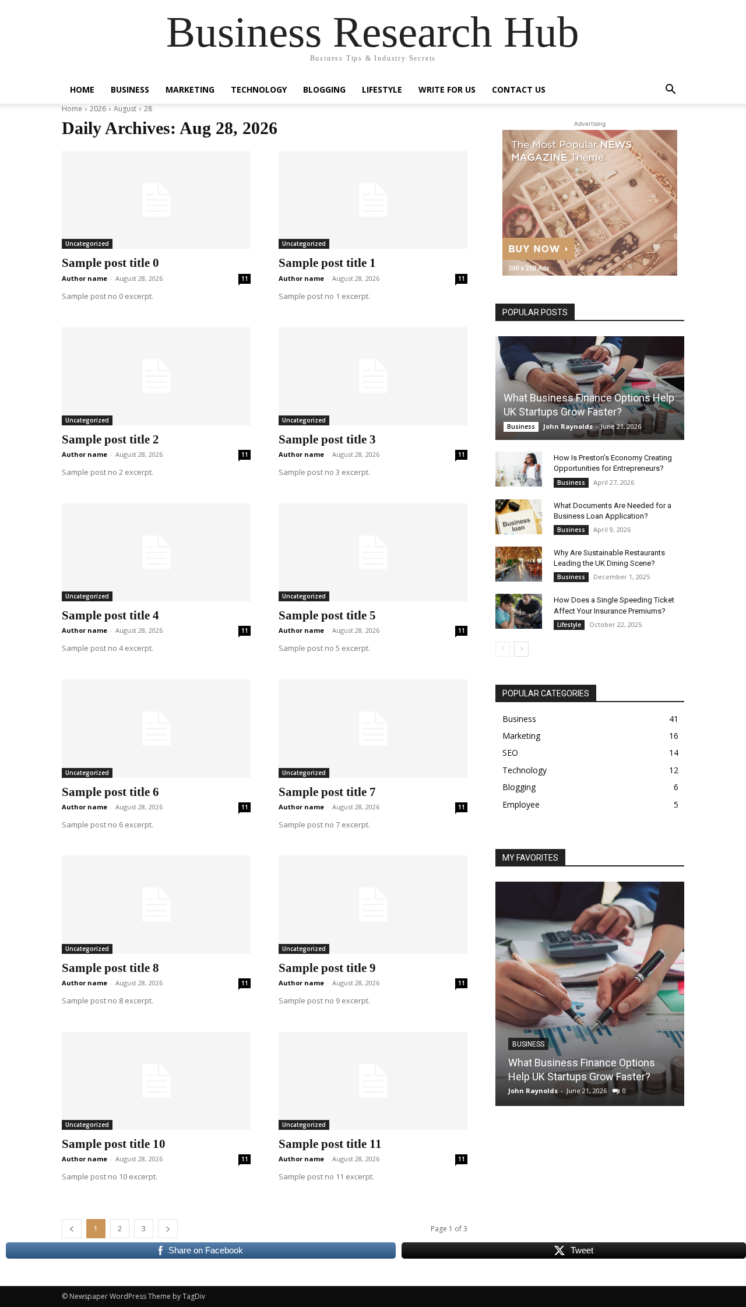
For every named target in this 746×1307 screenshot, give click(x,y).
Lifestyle (382, 89)
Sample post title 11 (330, 1144)
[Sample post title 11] (373, 1081)
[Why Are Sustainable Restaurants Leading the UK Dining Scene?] (518, 564)
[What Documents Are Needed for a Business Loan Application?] (518, 516)
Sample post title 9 (327, 968)
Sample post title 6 (110, 792)
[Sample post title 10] (156, 1081)
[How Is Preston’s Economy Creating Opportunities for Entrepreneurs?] (518, 469)
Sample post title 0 (110, 263)
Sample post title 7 (327, 792)
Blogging (324, 89)
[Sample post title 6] (156, 728)
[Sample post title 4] (156, 552)
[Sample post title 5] (373, 552)
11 (244, 278)
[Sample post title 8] (156, 904)
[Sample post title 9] (373, 904)
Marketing (190, 89)
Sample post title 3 (327, 439)
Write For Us (447, 89)
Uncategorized (87, 243)
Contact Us (519, 89)
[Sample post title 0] (156, 200)
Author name (84, 278)
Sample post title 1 (327, 263)
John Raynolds (568, 426)
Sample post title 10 (114, 1144)
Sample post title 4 (110, 615)
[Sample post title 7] (373, 728)
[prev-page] (502, 649)
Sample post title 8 (110, 968)
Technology (259, 89)
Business (130, 89)
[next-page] (521, 649)
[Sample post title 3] (373, 376)
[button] (670, 90)
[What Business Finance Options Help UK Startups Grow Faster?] (589, 388)
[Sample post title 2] (156, 376)
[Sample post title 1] (373, 200)
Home (82, 89)
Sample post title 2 (110, 439)
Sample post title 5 (327, 615)
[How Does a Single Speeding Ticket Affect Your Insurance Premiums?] (518, 611)
